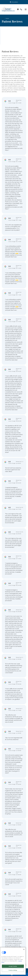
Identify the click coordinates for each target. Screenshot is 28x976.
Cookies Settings (13, 970)
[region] (13, 961)
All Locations (14, 2)
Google (13, 102)
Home (3, 18)
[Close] (24, 949)
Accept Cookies (13, 966)
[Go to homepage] (7, 9)
